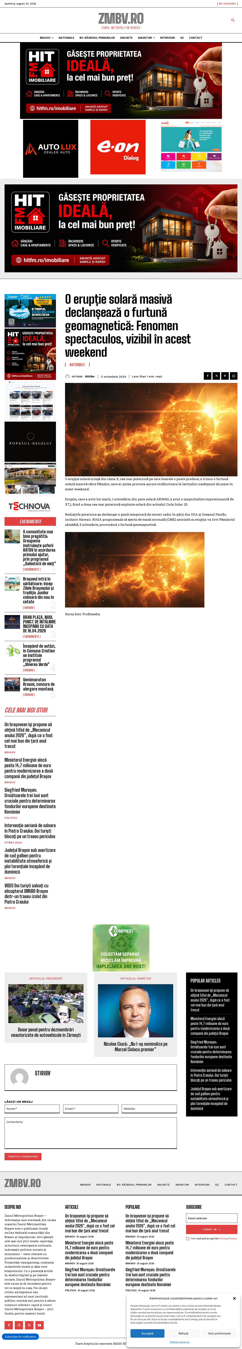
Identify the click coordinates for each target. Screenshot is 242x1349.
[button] (234, 1298)
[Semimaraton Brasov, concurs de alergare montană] (12, 684)
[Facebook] (207, 376)
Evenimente (31, 569)
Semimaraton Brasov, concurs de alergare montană (39, 684)
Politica (11, 817)
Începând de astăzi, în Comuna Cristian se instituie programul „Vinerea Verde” (39, 655)
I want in (209, 1229)
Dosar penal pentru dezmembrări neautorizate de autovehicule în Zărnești (46, 1032)
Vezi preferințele (219, 1333)
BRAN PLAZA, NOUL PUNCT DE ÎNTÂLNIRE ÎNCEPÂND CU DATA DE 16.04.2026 (39, 624)
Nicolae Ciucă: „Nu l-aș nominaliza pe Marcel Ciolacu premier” (136, 1046)
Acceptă (147, 1333)
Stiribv (90, 376)
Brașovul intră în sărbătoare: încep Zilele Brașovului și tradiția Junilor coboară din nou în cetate (38, 590)
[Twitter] (216, 376)
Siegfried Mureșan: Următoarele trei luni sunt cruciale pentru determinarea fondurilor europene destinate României (30, 800)
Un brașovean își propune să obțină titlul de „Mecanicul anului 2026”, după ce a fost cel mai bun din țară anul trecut (29, 735)
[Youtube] (39, 1325)
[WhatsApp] (233, 376)
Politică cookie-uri (179, 1342)
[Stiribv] (68, 376)
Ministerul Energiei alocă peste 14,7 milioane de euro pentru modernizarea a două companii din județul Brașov (29, 768)
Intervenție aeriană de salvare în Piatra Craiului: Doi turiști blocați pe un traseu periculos (30, 831)
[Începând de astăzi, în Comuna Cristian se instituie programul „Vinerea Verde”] (12, 651)
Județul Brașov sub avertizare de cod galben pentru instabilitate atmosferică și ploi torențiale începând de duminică (30, 861)
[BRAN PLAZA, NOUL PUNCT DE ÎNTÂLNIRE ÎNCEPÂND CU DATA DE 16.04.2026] (12, 622)
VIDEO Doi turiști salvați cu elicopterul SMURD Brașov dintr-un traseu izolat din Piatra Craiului (26, 894)
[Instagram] (19, 1325)
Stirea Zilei (13, 842)
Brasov (28, 607)
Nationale (77, 365)
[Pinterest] (225, 376)
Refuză (183, 1333)
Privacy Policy (228, 1238)
